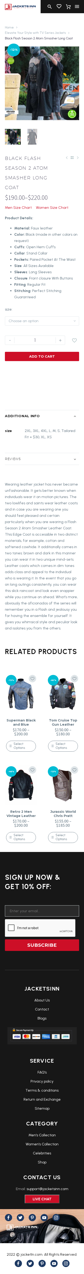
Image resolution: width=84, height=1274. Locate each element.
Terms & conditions (42, 1090)
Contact (42, 1009)
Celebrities (42, 1153)
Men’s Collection (42, 1135)
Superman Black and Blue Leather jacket (21, 724)
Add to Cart (42, 356)
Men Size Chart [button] (18, 207)
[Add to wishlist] (32, 678)
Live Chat (42, 1199)
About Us (42, 1000)
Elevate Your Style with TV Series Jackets (35, 33)
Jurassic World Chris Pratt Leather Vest (63, 816)
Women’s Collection (42, 1144)
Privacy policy (42, 1081)
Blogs (42, 1018)
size (8, 309)
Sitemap (42, 1108)
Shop (42, 1162)
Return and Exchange (42, 1099)
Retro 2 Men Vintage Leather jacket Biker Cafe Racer (21, 818)
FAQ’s (42, 1072)
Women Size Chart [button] (52, 207)
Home (9, 27)
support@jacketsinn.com (47, 1189)
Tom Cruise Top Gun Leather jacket (63, 724)
